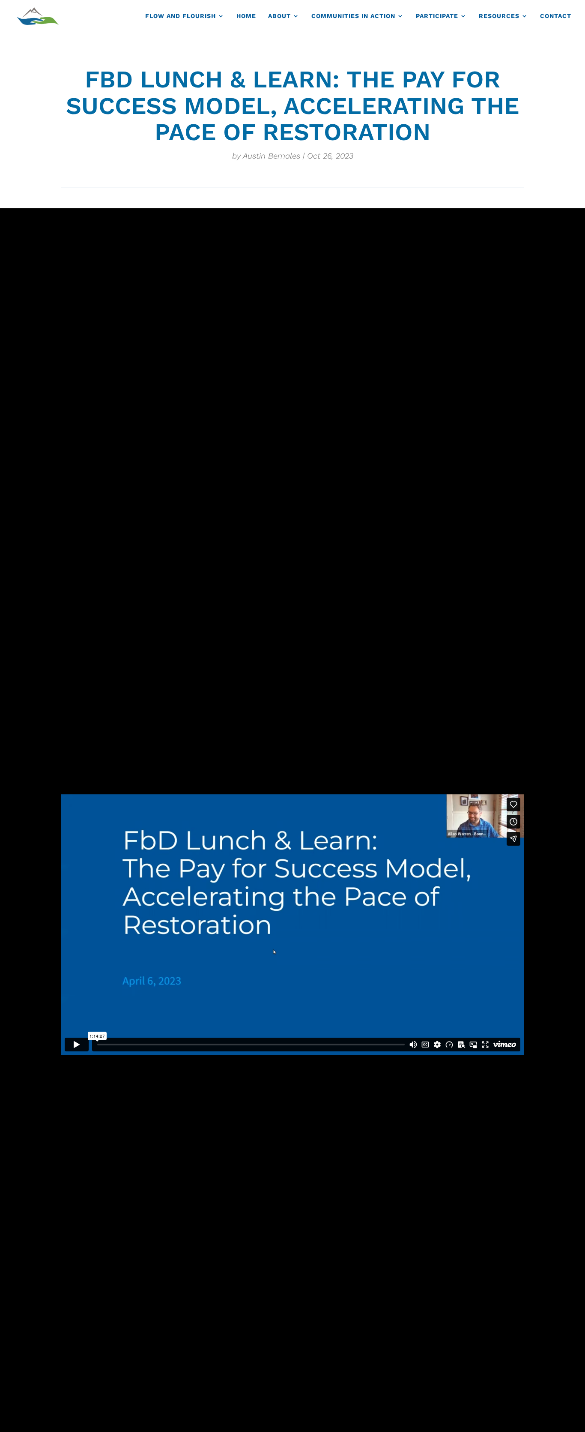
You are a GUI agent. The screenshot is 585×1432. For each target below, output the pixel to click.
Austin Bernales (271, 156)
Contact (555, 16)
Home (246, 16)
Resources (499, 16)
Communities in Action (353, 16)
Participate (437, 16)
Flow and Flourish (180, 16)
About (279, 16)
